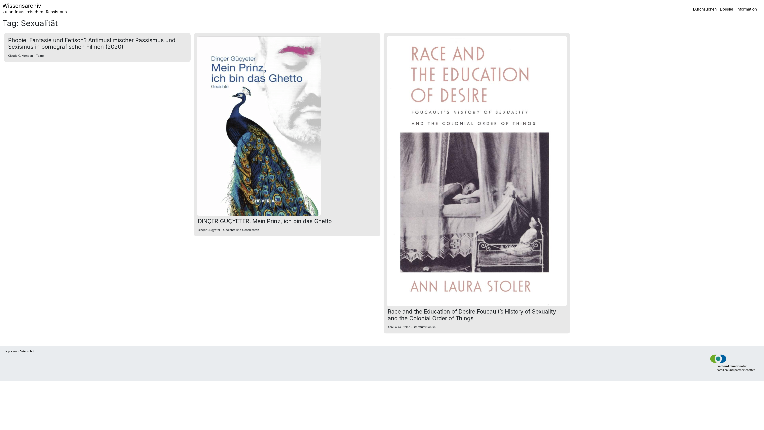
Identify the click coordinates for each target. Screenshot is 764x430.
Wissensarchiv (34, 8)
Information (747, 9)
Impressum (12, 351)
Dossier (726, 9)
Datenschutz (28, 351)
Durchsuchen (705, 9)
